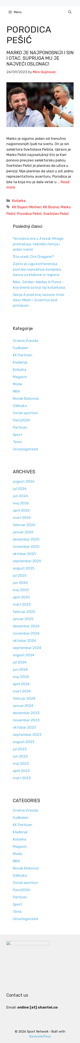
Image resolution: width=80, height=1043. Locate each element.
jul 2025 (19, 575)
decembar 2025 (26, 539)
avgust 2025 (23, 568)
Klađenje (20, 362)
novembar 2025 (26, 546)
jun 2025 (20, 583)
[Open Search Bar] (70, 12)
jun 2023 (20, 756)
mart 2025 (22, 604)
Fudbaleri (20, 348)
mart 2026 (22, 517)
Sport (17, 434)
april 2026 (21, 510)
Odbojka (20, 406)
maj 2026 (21, 503)
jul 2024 (19, 662)
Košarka (19, 200)
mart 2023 (22, 778)
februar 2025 (24, 611)
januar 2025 (23, 619)
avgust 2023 (23, 742)
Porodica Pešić (29, 213)
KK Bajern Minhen (26, 207)
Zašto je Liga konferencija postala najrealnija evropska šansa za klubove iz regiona (37, 269)
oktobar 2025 (24, 554)
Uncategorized (25, 449)
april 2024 (21, 684)
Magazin (20, 377)
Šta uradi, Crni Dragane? (33, 256)
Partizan (20, 427)
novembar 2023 (26, 720)
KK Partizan (22, 355)
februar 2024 (24, 698)
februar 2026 (24, 525)
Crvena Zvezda (25, 340)
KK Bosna (51, 207)
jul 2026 (19, 489)
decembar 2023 (26, 713)
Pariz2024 (21, 420)
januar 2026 (23, 532)
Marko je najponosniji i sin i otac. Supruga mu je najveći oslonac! (40, 58)
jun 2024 (20, 669)
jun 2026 (20, 496)
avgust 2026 (23, 481)
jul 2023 (19, 749)
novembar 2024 (26, 633)
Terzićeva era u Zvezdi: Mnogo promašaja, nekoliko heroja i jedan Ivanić (38, 243)
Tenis (17, 442)
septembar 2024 (27, 648)
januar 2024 (23, 705)
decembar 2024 (26, 626)
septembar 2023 (27, 734)
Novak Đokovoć (26, 398)
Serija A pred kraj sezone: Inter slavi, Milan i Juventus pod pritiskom (38, 300)
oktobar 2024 (24, 640)
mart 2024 (22, 691)
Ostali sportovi (25, 413)
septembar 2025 (27, 561)
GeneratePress (40, 1036)
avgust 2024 (23, 655)
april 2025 (21, 597)
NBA (16, 391)
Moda (17, 384)
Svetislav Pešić (56, 213)
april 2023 (21, 771)
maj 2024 (21, 677)
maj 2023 (21, 763)
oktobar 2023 (24, 727)
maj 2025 (21, 590)
